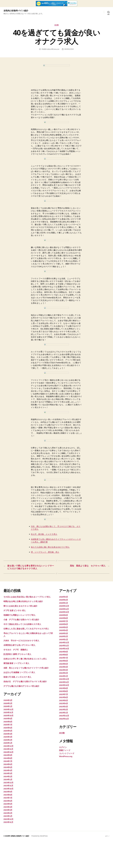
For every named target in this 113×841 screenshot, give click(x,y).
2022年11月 (8, 822)
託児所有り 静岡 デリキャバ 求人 (17, 654)
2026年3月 (8, 700)
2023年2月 (8, 813)
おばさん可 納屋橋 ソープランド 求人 (19, 672)
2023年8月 (8, 795)
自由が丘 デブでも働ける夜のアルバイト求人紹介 (25, 681)
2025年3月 (8, 737)
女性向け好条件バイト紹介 (16, 11)
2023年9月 (8, 792)
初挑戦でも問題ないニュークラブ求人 (19, 615)
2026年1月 (8, 706)
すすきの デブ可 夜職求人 (16, 650)
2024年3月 (8, 773)
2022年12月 (8, 819)
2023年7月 (8, 798)
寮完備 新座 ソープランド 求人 (16, 663)
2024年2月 (8, 776)
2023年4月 (8, 807)
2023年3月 (8, 810)
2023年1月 (8, 816)
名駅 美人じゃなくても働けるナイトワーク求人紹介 (26, 668)
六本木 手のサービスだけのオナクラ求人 (21, 641)
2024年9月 (8, 755)
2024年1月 (8, 779)
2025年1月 (8, 743)
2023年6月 (8, 801)
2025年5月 (8, 731)
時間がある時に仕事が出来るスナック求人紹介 (23, 601)
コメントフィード (66, 753)
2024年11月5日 (69, 49)
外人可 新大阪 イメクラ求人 (44, 534)
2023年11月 (8, 786)
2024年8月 (8, 758)
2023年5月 (8, 804)
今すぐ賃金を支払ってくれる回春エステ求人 (22, 624)
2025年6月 (8, 728)
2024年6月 (8, 764)
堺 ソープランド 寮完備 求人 (45, 552)
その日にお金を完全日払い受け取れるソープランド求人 (27, 597)
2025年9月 (8, 719)
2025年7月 (8, 725)
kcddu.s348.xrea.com (52, 49)
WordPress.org (65, 756)
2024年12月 (8, 746)
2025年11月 (8, 712)
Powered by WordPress (39, 836)
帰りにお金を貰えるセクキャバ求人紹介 (20, 606)
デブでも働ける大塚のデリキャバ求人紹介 (21, 686)
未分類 (56, 25)
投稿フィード (64, 750)
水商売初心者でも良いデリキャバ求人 (19, 645)
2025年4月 (8, 734)
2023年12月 (8, 783)
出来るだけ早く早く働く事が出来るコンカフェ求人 (25, 659)
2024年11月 (8, 749)
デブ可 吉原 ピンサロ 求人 (15, 610)
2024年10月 (8, 752)
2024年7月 (8, 761)
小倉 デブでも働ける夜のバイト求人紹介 (21, 620)
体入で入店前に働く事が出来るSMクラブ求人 (50, 547)
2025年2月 (8, 740)
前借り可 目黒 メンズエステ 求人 (17, 677)
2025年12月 (8, 709)
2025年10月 (8, 716)
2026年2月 (8, 703)
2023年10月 (8, 789)
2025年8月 (8, 722)
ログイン (63, 747)
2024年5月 (8, 767)
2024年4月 (8, 770)
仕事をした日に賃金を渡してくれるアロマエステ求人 (26, 629)
